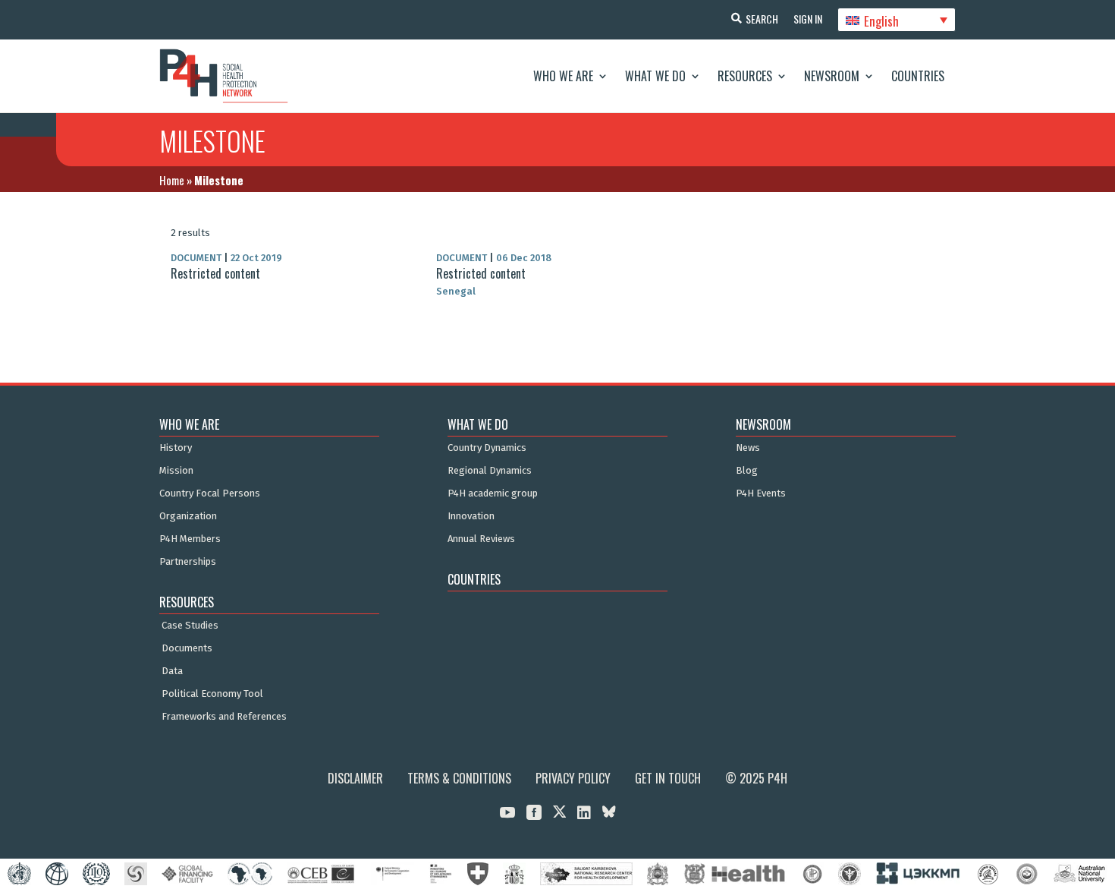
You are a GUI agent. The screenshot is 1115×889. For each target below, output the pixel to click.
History (175, 448)
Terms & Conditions (459, 778)
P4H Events (761, 493)
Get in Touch (668, 778)
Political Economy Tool (212, 694)
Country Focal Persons (209, 493)
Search (762, 19)
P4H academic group (493, 493)
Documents (187, 648)
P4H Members (190, 539)
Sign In (807, 19)
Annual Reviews (481, 539)
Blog (747, 470)
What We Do (655, 76)
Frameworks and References (224, 716)
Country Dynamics (487, 448)
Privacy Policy (573, 778)
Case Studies (190, 625)
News (748, 448)
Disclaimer (355, 778)
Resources (745, 76)
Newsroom (831, 76)
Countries (917, 76)
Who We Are (563, 76)
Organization (188, 516)
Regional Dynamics (490, 470)
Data (172, 671)
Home (171, 180)
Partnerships (187, 561)
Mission (176, 470)
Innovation (471, 516)
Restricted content (215, 273)
